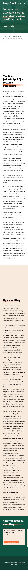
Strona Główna (6, 37)
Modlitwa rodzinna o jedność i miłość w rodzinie (13, 531)
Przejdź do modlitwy (11, 542)
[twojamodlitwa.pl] (12, 3)
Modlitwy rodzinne (16, 37)
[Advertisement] (14, 57)
